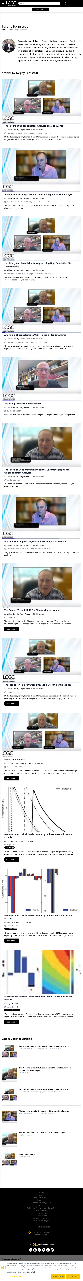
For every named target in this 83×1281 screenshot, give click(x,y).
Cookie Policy (31, 1272)
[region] (41, 1271)
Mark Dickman (38, 130)
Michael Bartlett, (13, 130)
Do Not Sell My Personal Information (41, 1208)
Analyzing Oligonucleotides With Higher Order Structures (44, 1046)
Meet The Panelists (27, 1154)
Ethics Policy (42, 1205)
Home (4, 30)
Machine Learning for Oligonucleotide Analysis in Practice (44, 1111)
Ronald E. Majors (26, 841)
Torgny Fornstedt (26, 922)
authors (10, 30)
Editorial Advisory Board (41, 1203)
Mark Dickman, (25, 763)
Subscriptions (41, 1215)
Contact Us (41, 1200)
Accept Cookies (58, 1276)
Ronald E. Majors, (13, 922)
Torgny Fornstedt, (26, 130)
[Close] (79, 1264)
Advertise (41, 1195)
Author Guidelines (41, 1197)
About (41, 1192)
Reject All (73, 1276)
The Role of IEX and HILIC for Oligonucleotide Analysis (42, 1133)
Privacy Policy (41, 1210)
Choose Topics (39, 9)
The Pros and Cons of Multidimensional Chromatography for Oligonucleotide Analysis (45, 1069)
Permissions (42, 1213)
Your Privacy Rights (41, 1221)
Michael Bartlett (38, 763)
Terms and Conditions (41, 1218)
